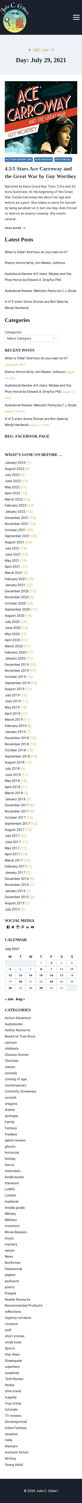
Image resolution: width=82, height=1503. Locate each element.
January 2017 (15, 872)
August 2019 (14, 689)
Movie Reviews (16, 1232)
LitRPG (10, 1189)
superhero (12, 1367)
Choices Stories (17, 1055)
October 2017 (15, 817)
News (9, 1256)
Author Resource (17, 1030)
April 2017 (12, 854)
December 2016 (17, 879)
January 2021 (15, 585)
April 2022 (12, 493)
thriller (10, 1385)
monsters (12, 1226)
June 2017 (13, 842)
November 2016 (17, 885)
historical (63, 159)
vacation (11, 1434)
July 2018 (12, 768)
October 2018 (15, 750)
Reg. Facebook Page (27, 436)
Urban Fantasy (15, 1428)
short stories (14, 1336)
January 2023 (15, 463)
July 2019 (12, 695)
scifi (8, 1330)
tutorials (11, 1409)
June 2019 (13, 701)
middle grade (15, 1208)
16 (51, 975)
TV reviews (13, 1416)
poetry (10, 1287)
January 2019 (15, 732)
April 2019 (12, 714)
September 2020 (17, 609)
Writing (10, 1458)
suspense (12, 1373)
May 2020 (12, 634)
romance (11, 1324)
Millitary (11, 1220)
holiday (10, 1159)
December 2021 (17, 518)
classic (10, 1067)
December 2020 (17, 591)
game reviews (15, 1140)
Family (10, 1122)
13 (20, 975)
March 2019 (14, 720)
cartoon (11, 1042)
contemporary (15, 1085)
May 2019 (12, 707)
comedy (11, 1073)
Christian (11, 1061)
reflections (13, 1312)
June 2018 (13, 775)
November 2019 (17, 671)
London (10, 1195)
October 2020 (15, 603)
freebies (11, 1134)
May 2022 (12, 487)
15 (41, 975)
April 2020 (12, 640)
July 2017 (12, 836)
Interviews (12, 1171)
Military (10, 1214)
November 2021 (17, 524)
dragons (11, 1104)
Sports (10, 1348)
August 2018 (14, 762)
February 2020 (15, 652)
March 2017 (14, 860)
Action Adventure (19, 159)
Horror (10, 1165)
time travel (13, 1391)
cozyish (10, 1097)
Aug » (20, 999)
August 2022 (14, 469)
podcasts (12, 1281)
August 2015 (14, 903)
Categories (13, 332)
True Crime (13, 1403)
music (9, 1238)
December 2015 (17, 897)
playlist (10, 1275)
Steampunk (13, 1361)
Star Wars (12, 1354)
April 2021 (12, 567)
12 (10, 975)
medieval (11, 1201)
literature (12, 1183)
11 (71, 969)
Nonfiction (12, 1263)
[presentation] (41, 117)
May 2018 (12, 781)
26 (10, 987)
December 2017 (17, 805)
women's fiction (16, 1452)
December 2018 (17, 738)
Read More (15, 228)
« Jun (9, 999)
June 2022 (13, 481)
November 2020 (17, 597)
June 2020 (13, 628)
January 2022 (15, 512)
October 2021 (15, 530)
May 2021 (12, 561)
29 (41, 987)
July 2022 (12, 475)
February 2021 (15, 579)
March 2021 (14, 573)
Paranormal (13, 1269)
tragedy (11, 1397)
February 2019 (15, 726)
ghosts (10, 1146)
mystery (11, 1244)
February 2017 (15, 866)
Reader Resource (17, 1299)
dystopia (11, 1116)
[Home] (29, 50)
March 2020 (14, 646)
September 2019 (17, 683)
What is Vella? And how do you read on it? (36, 252)
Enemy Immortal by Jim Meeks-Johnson (35, 263)
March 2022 (14, 499)
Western (11, 1446)
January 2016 (15, 891)
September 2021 (17, 536)
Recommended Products (23, 1305)
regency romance (18, 1318)
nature (10, 1250)
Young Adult (14, 1465)
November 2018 (17, 744)
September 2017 (17, 823)
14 (30, 975)
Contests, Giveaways (20, 1091)
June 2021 (13, 554)
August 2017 (14, 830)
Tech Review (14, 1379)
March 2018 (14, 793)
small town (13, 1342)
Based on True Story (20, 1036)
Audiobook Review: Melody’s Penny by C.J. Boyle (40, 291)
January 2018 (15, 799)
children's (12, 1048)
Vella (8, 1440)
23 (51, 981)
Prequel (10, 1293)
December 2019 (17, 665)
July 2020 (12, 622)
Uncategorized (16, 1422)
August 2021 (14, 542)
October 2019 (15, 677)
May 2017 (12, 848)
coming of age (16, 1079)
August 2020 (14, 616)
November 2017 (17, 811)
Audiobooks (43, 159)
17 (61, 975)
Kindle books (14, 1177)
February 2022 (15, 505)
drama (10, 1110)
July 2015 (12, 909)
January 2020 (15, 658)
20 (20, 981)
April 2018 (12, 787)
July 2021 (12, 548)
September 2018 (17, 756)
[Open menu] (76, 17)
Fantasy (11, 1128)
